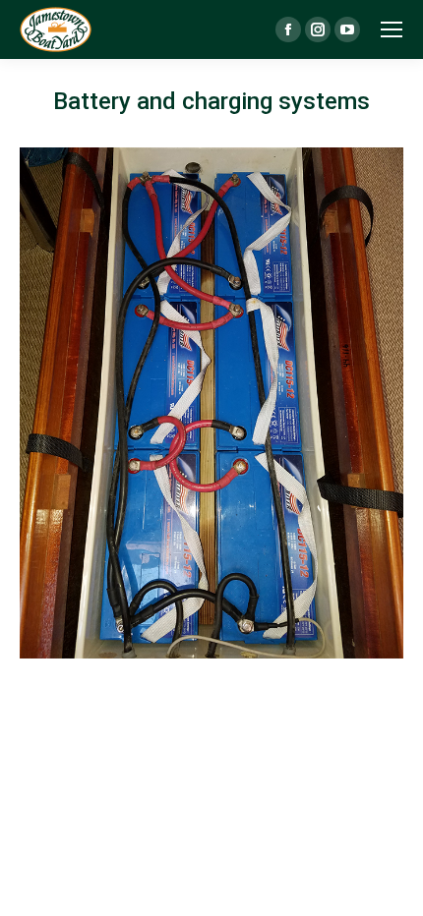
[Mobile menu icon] (391, 29)
